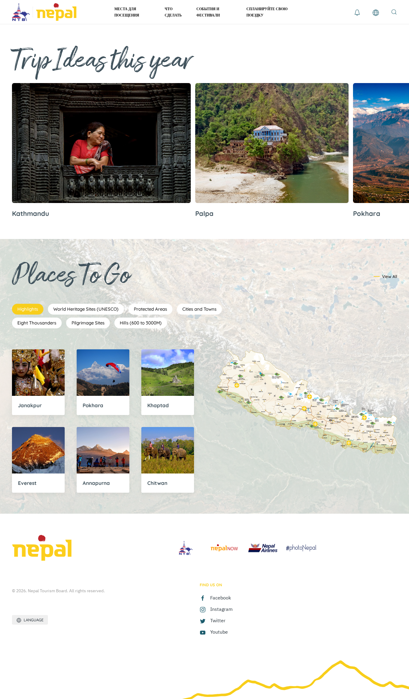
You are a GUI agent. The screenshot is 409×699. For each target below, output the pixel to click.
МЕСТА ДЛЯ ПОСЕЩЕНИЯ (126, 12)
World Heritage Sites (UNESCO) (86, 309)
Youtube (219, 632)
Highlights (27, 309)
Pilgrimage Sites (88, 323)
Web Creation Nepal (346, 586)
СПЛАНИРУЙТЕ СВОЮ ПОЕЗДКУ (267, 12)
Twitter (217, 620)
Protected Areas (150, 309)
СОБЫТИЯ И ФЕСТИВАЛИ (208, 12)
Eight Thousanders (36, 323)
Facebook (220, 598)
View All (389, 276)
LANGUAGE (32, 619)
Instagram (221, 609)
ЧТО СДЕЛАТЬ (173, 12)
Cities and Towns (199, 309)
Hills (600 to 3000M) (141, 323)
